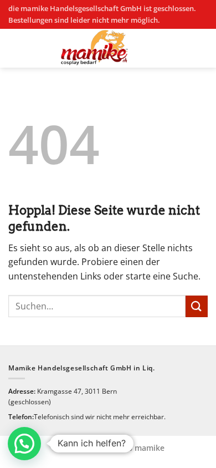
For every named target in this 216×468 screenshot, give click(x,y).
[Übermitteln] (197, 306)
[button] (24, 443)
